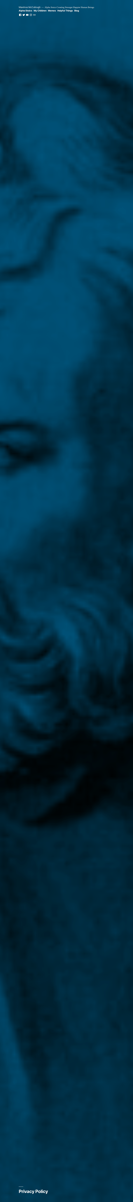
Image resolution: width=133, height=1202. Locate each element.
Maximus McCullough (30, 7)
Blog (76, 10)
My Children (40, 10)
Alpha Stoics (25, 10)
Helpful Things (65, 10)
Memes (52, 10)
